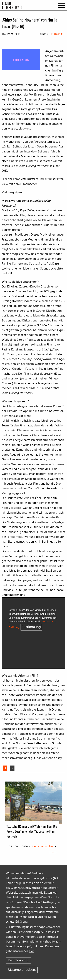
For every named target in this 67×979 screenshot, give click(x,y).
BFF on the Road (17, 785)
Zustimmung (31, 627)
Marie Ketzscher (42, 846)
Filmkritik (58, 34)
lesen (52, 852)
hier (31, 951)
